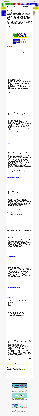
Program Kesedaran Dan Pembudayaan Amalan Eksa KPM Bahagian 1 (15, 31)
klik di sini (19, 368)
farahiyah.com (5, 1)
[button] (7, 8)
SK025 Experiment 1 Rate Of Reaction (16, 408)
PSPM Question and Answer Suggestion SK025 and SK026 (18, 398)
